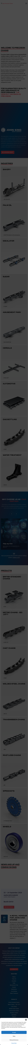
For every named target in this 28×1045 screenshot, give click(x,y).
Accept (14, 1032)
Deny (14, 1036)
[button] (26, 1019)
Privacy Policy (14, 1043)
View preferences (14, 1040)
